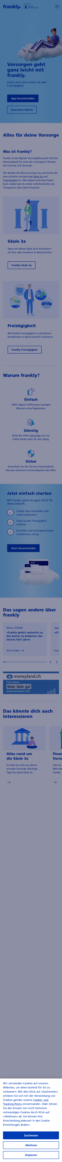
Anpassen (31, 1155)
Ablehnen (31, 1145)
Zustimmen (31, 1135)
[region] (31, 1120)
